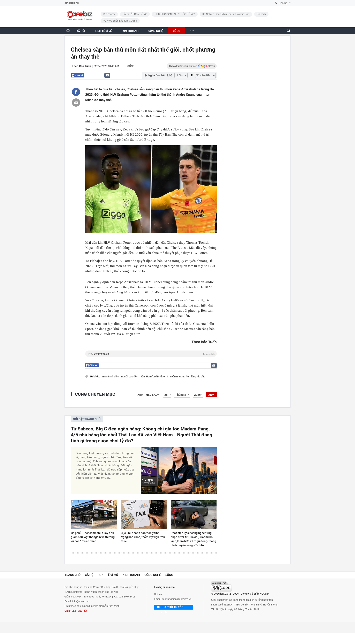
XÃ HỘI (80, 30)
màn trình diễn (111, 376)
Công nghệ (152, 575)
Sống (131, 66)
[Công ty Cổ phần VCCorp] (221, 586)
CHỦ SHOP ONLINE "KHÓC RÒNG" (174, 14)
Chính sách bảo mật (76, 610)
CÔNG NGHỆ (155, 30)
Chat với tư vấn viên (172, 608)
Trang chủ (73, 575)
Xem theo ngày (148, 394)
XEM (211, 394)
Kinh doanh (131, 575)
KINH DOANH (130, 30)
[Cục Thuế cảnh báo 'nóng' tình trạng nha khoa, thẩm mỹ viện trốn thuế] (144, 514)
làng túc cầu (198, 376)
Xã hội (89, 575)
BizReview (109, 14)
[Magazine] (72, 3)
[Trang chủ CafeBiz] (68, 30)
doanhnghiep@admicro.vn (176, 599)
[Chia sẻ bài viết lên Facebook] (76, 92)
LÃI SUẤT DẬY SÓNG (135, 14)
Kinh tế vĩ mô (108, 575)
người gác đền (130, 376)
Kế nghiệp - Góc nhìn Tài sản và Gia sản (225, 14)
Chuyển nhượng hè (178, 376)
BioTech (261, 14)
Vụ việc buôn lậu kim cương (120, 20)
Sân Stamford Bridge (152, 376)
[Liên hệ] (107, 75)
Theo (151, 353)
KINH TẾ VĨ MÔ (104, 30)
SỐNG (176, 30)
